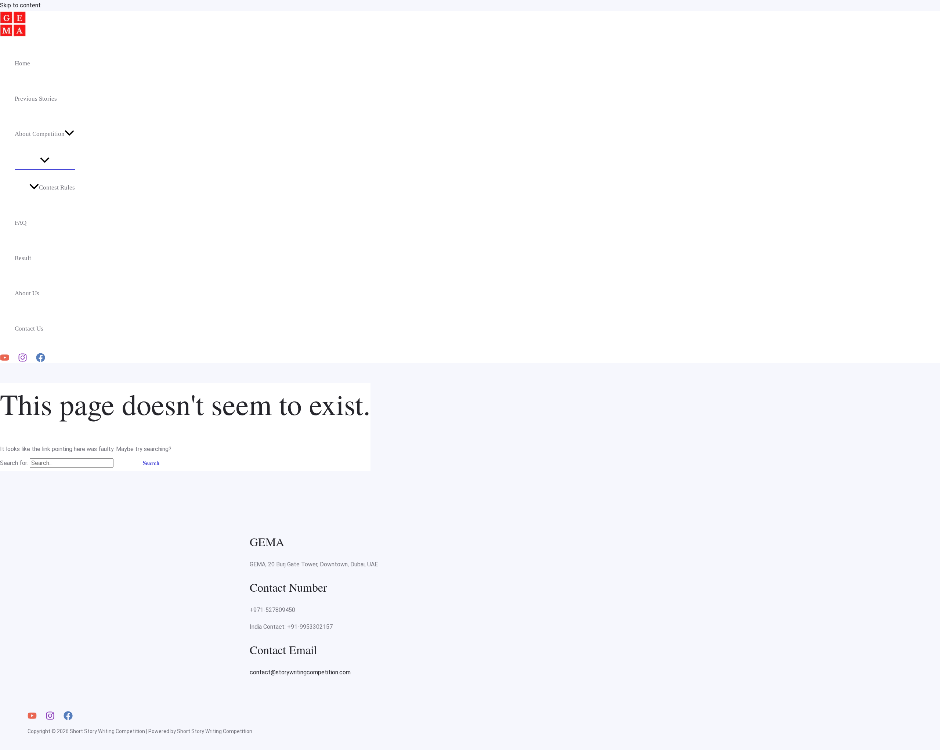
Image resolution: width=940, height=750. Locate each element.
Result (23, 258)
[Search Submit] (124, 463)
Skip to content (20, 5)
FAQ (20, 222)
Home (22, 63)
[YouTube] (4, 360)
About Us (27, 293)
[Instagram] (22, 360)
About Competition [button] (40, 133)
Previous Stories (36, 98)
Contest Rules (57, 187)
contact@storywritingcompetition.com (300, 672)
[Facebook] (40, 360)
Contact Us (29, 328)
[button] (69, 134)
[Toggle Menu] (45, 160)
